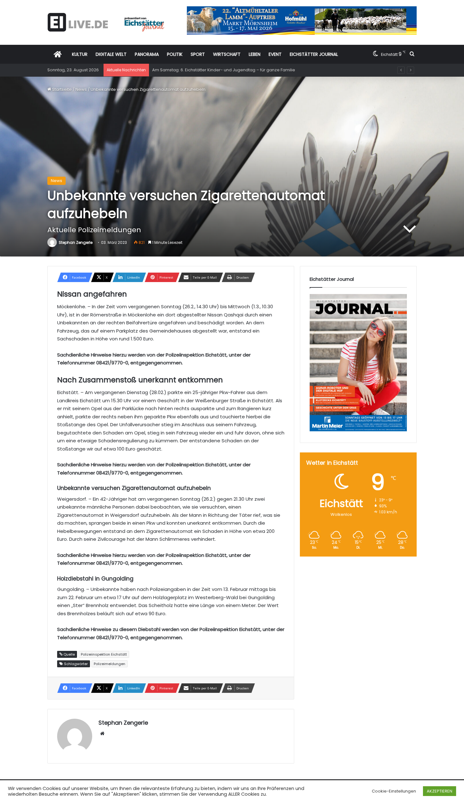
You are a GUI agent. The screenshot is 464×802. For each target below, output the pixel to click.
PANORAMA (147, 54)
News (81, 89)
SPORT (198, 54)
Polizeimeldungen (109, 663)
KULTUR (79, 54)
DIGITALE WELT (111, 54)
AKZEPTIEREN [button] (439, 791)
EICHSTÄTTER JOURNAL (314, 54)
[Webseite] (102, 733)
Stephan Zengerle (75, 242)
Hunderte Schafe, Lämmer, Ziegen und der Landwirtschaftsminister (220, 70)
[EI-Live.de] (105, 22)
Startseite (61, 89)
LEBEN (254, 54)
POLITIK (174, 54)
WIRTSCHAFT (227, 54)
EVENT (275, 54)
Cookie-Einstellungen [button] (394, 791)
